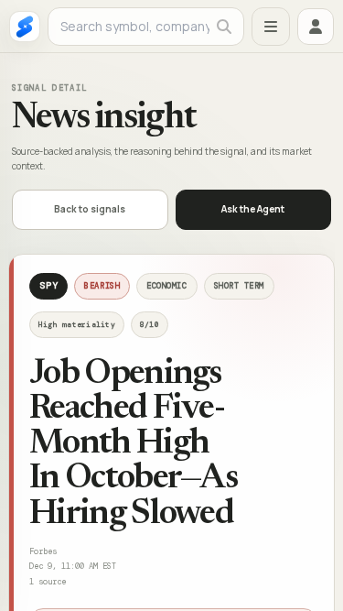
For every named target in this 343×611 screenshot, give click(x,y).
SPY (48, 285)
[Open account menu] (315, 26)
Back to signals (89, 208)
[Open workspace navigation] (271, 26)
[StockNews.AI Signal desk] (24, 26)
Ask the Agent (252, 208)
